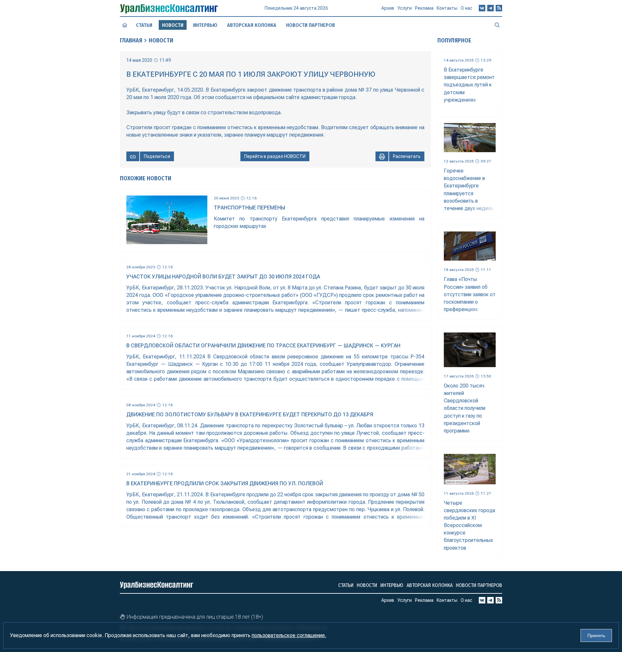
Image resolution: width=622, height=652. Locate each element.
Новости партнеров (310, 25)
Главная (131, 40)
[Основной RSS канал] (499, 8)
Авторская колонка (251, 25)
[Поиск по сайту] (497, 25)
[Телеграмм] (490, 8)
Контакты (447, 8)
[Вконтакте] (482, 8)
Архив (387, 8)
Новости (161, 40)
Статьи (144, 25)
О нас (466, 8)
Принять (596, 635)
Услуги (404, 8)
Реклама (424, 8)
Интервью (205, 25)
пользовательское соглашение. (289, 635)
